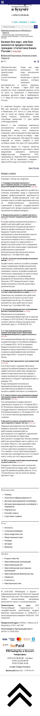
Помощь (8, 495)
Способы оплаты (11, 513)
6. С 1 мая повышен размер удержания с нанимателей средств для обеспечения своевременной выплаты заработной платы (18, 332)
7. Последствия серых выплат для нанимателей (20, 361)
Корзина (33, 22)
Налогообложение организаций (17, 562)
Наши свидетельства (13, 534)
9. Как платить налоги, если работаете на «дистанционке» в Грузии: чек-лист (17, 422)
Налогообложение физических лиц (18, 574)
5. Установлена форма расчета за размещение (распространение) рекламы (19, 310)
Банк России (34, 168)
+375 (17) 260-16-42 (20, 663)
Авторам (8, 544)
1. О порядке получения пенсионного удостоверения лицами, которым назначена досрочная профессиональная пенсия (18, 184)
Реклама (8, 541)
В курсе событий (11, 558)
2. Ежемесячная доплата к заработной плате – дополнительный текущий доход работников (19, 216)
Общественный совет (13, 537)
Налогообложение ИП (13, 565)
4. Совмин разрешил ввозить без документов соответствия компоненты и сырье (19, 291)
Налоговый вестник (12, 583)
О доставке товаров (13, 516)
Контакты (8, 528)
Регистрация (23, 22)
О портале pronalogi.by (13, 531)
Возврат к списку (8, 173)
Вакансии (8, 547)
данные (30, 98)
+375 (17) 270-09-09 (20, 661)
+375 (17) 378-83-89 (15, 658)
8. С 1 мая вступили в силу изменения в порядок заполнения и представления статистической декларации (19, 397)
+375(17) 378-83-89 (20, 15)
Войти (16, 22)
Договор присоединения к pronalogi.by (20, 501)
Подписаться (10, 510)
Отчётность (9, 580)
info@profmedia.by (23, 667)
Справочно (8, 577)
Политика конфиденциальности (17, 498)
